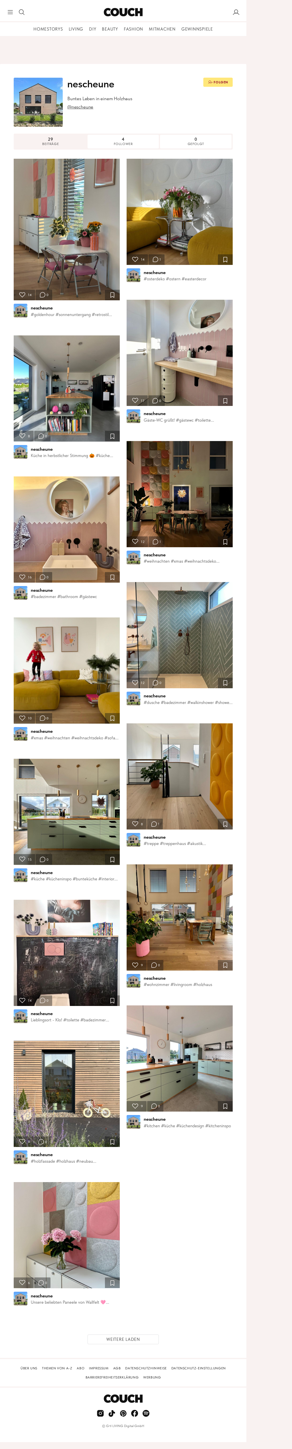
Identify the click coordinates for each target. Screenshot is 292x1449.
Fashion (133, 29)
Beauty (110, 29)
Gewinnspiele (197, 29)
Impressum (98, 1368)
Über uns (29, 1368)
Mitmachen (162, 29)
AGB (117, 1368)
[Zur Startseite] (123, 12)
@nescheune (80, 107)
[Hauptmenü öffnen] (10, 12)
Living (76, 29)
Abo (80, 1368)
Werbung (152, 1377)
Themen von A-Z (57, 1368)
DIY (92, 29)
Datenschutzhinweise (146, 1368)
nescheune (41, 308)
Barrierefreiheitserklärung (112, 1377)
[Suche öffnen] (21, 12)
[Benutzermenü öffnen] (236, 12)
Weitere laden (123, 1339)
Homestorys (48, 29)
